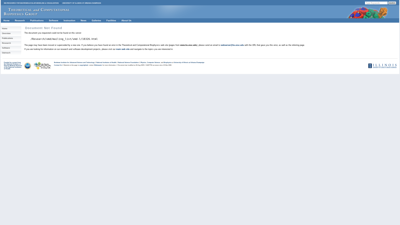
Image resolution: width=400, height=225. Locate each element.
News (83, 20)
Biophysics (168, 62)
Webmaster (98, 65)
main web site (123, 49)
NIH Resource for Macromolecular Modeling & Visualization (31, 3)
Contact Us (58, 65)
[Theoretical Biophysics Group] (35, 14)
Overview (6, 33)
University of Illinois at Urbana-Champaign (81, 3)
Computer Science (153, 62)
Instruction (69, 20)
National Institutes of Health (106, 62)
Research (20, 20)
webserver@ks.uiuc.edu (232, 45)
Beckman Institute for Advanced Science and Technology (74, 62)
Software (53, 20)
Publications (37, 20)
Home (6, 20)
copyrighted (83, 65)
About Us (126, 20)
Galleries (96, 20)
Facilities (111, 20)
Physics (143, 62)
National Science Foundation (128, 62)
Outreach (6, 53)
